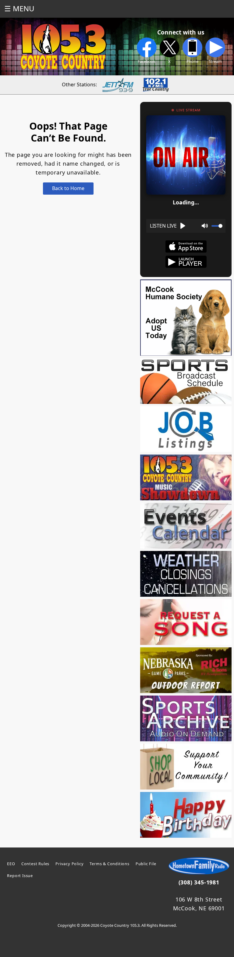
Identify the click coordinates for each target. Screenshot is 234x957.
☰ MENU (19, 8)
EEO (11, 863)
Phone (192, 61)
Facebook (146, 61)
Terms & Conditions (109, 863)
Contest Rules (35, 863)
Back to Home (68, 188)
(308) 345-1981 (199, 882)
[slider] (216, 226)
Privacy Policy (69, 863)
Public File (146, 863)
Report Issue (20, 875)
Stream (215, 61)
